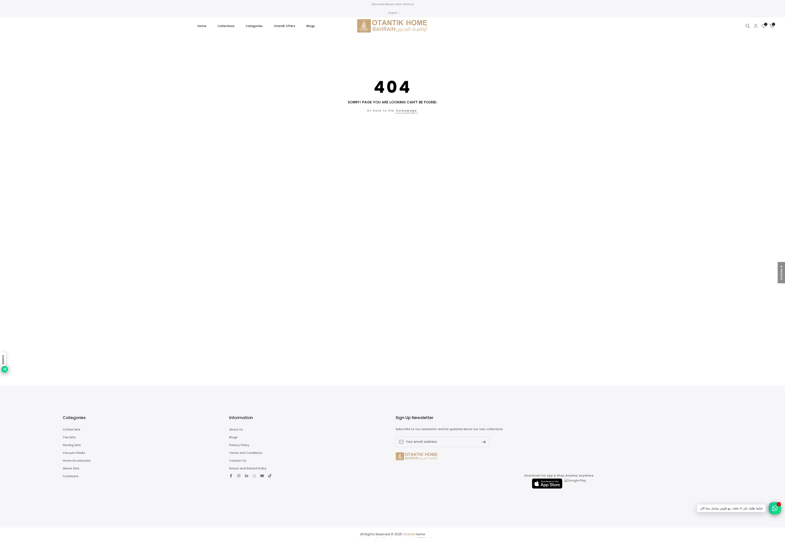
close (8, 4)
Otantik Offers (284, 26)
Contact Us (237, 461)
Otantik (409, 534)
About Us (236, 430)
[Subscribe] (482, 441)
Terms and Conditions (245, 453)
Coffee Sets (71, 430)
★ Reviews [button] (781, 272)
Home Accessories (77, 461)
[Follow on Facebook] (231, 475)
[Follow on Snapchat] (254, 475)
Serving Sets (72, 445)
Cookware (70, 476)
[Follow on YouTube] (262, 475)
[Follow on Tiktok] (270, 475)
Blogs (310, 26)
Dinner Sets (71, 468)
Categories (254, 26)
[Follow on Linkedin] (246, 475)
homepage (406, 111)
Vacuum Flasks (74, 453)
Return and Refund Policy (248, 468)
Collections (226, 26)
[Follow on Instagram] (239, 475)
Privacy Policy (239, 445)
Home (201, 26)
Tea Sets (69, 437)
